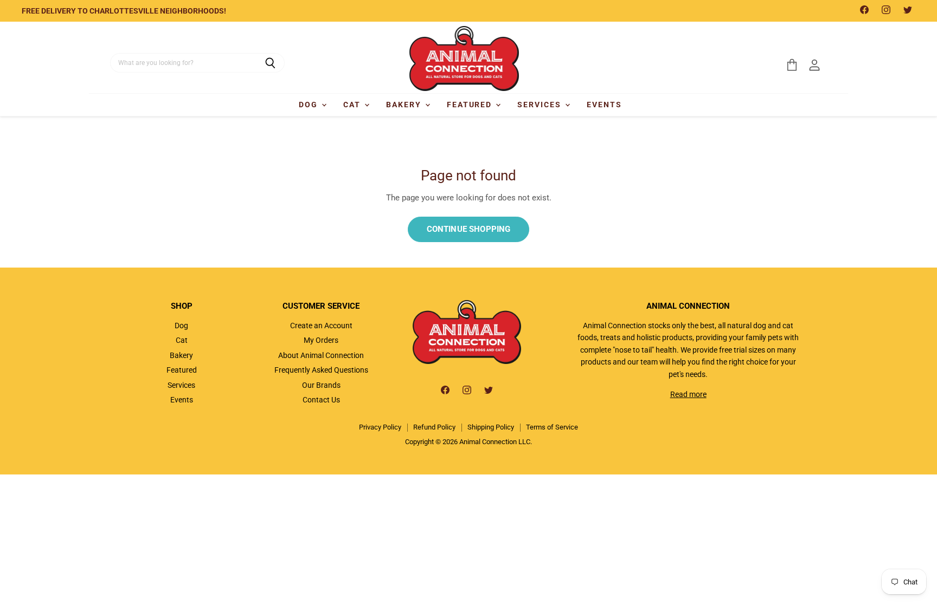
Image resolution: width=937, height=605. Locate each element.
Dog (309, 104)
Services (540, 104)
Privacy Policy (380, 427)
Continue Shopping (469, 229)
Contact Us (321, 399)
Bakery (405, 104)
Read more (688, 394)
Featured (471, 104)
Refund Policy (434, 427)
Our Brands (321, 385)
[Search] (270, 63)
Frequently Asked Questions (321, 370)
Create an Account (321, 325)
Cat (353, 104)
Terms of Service (552, 427)
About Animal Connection (321, 355)
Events (604, 104)
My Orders (321, 340)
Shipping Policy (490, 427)
